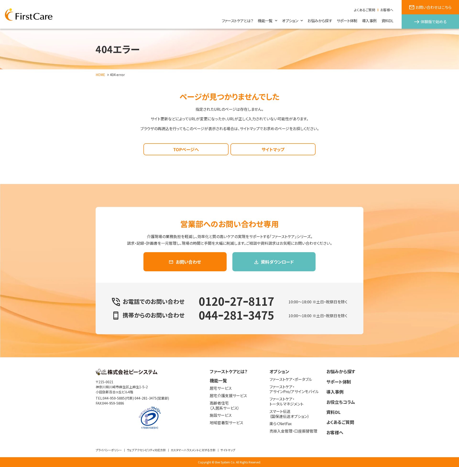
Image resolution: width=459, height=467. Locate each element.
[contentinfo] (229, 412)
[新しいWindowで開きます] (127, 374)
